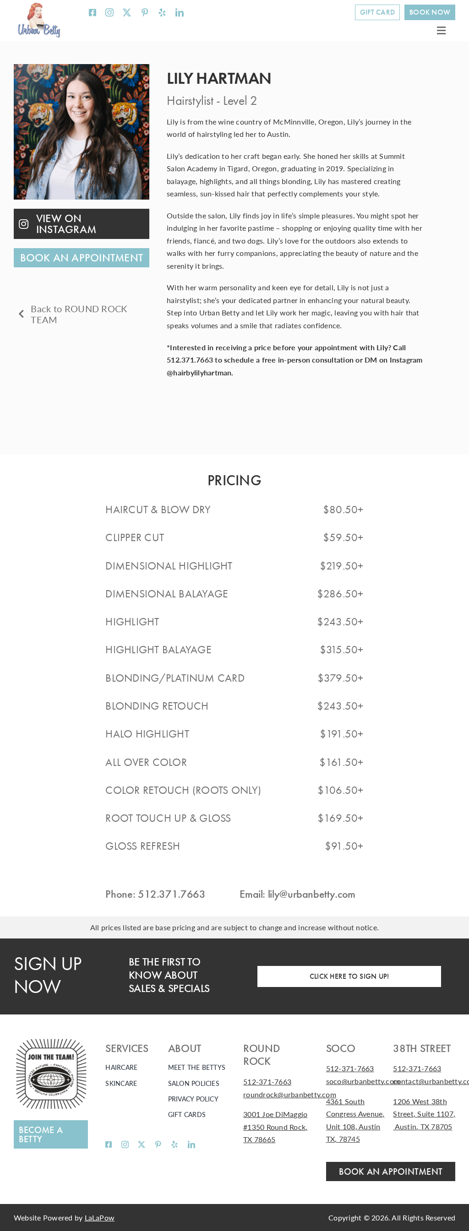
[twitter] (127, 12)
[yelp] (162, 12)
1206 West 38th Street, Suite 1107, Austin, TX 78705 (424, 1114)
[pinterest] (145, 12)
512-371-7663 (267, 1081)
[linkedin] (179, 12)
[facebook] (92, 12)
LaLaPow (100, 1217)
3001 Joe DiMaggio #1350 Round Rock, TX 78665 (275, 1126)
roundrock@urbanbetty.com (289, 1094)
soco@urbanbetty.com (363, 1081)
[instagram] (109, 12)
